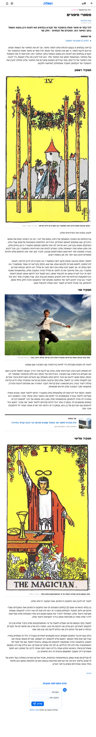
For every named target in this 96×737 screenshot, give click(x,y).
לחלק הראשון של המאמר (77, 41)
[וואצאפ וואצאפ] (12, 3)
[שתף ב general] (7, 3)
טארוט (88, 673)
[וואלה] (48, 3)
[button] (84, 3)
